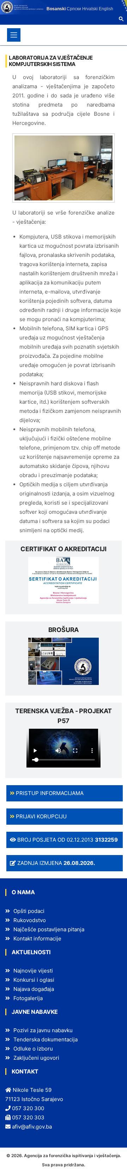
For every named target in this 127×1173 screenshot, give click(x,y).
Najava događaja (33, 989)
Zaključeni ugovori (36, 1057)
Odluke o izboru (33, 1048)
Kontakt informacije (37, 938)
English (106, 8)
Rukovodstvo (29, 920)
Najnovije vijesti (33, 970)
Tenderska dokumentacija (45, 1039)
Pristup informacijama (49, 793)
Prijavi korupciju (40, 816)
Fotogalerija (28, 998)
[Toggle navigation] (13, 35)
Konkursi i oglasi (33, 979)
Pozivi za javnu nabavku (43, 1030)
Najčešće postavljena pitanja (48, 929)
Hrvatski (90, 8)
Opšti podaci (28, 911)
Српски (74, 8)
